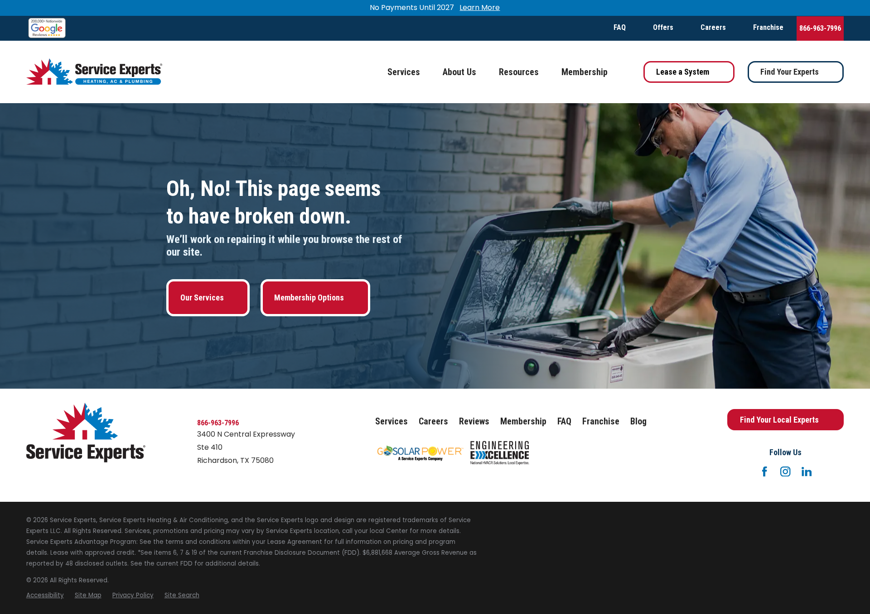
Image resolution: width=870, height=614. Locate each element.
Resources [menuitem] (519, 72)
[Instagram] (785, 471)
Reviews (474, 421)
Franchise (768, 27)
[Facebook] (764, 471)
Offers (663, 27)
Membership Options (309, 297)
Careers (713, 27)
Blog (638, 421)
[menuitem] (45, 595)
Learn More (479, 7)
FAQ (620, 27)
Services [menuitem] (403, 72)
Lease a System (682, 71)
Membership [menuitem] (584, 72)
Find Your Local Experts (779, 419)
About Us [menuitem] (459, 72)
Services (391, 421)
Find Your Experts (789, 71)
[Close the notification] (843, 8)
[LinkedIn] (807, 471)
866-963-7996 (820, 28)
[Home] (94, 71)
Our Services (202, 297)
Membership (523, 421)
